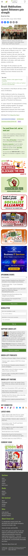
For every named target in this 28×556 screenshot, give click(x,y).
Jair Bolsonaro (20, 119)
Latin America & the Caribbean (8, 119)
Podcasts (4, 493)
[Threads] (23, 408)
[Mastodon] (2, 22)
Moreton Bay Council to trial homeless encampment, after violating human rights (12, 430)
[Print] (11, 22)
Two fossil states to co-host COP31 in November (12, 435)
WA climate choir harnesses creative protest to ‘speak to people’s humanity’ (13, 439)
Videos (3, 495)
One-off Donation (11, 140)
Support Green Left (8, 329)
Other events (14, 304)
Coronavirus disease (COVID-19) (9, 121)
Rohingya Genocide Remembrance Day (12, 294)
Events (3, 506)
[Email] (14, 22)
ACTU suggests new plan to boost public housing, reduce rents (12, 423)
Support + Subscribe (15, 1)
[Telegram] (17, 408)
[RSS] (26, 408)
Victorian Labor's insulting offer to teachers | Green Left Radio (13, 374)
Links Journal (5, 512)
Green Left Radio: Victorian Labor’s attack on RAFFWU (13, 415)
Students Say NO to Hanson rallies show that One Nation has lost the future (13, 395)
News (3, 478)
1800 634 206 (15, 152)
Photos (3, 491)
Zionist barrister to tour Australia (10, 427)
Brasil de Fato (5, 16)
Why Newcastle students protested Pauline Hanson (13, 400)
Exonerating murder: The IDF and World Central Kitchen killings (12, 419)
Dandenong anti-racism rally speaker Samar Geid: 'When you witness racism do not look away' (13, 384)
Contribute (4, 502)
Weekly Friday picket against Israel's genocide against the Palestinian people (14, 289)
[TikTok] (10, 408)
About (3, 501)
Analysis (4, 480)
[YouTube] (2, 408)
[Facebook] (5, 22)
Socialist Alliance (6, 515)
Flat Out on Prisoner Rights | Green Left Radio (14, 358)
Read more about (9, 544)
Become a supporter (8, 144)
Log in (25, 1)
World (19, 19)
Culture (3, 483)
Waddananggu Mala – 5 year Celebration (12, 284)
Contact (4, 504)
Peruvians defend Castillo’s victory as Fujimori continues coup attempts (14, 83)
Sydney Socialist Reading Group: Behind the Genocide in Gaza (13, 281)
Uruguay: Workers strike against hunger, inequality (12, 80)
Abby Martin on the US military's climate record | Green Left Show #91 (12, 370)
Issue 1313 (13, 19)
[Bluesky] (8, 22)
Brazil (19, 121)
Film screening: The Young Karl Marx (11, 298)
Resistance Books (6, 514)
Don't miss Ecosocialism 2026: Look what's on (14, 388)
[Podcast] (5, 408)
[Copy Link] (16, 22)
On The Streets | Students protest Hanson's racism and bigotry (13, 366)
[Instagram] (14, 408)
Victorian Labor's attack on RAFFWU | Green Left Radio (13, 361)
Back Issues (5, 485)
